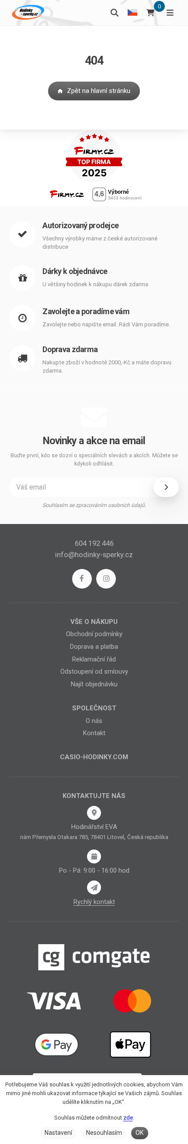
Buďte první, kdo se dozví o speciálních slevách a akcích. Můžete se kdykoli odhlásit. (94, 459)
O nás (94, 721)
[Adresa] (94, 813)
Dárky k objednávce (74, 271)
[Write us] (94, 887)
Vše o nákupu (94, 622)
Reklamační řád (94, 659)
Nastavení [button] (58, 1132)
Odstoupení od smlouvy (94, 671)
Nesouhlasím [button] (104, 1132)
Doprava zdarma (69, 349)
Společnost (94, 708)
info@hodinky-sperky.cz (94, 554)
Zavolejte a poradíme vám (85, 311)
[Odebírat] (166, 487)
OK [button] (139, 1132)
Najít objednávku (94, 684)
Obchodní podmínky (94, 634)
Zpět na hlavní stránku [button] (98, 91)
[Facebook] (82, 579)
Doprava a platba (94, 647)
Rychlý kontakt (94, 902)
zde (128, 1117)
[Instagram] (106, 579)
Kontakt (94, 733)
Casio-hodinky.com (94, 757)
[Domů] (27, 12)
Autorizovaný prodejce (80, 225)
